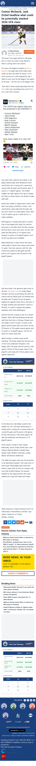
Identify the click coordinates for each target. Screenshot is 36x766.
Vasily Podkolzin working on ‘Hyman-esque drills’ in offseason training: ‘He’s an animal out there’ (18, 609)
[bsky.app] (14, 522)
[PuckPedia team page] (31, 522)
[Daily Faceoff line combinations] (26, 522)
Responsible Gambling (28, 735)
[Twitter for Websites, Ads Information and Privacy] (31, 162)
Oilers (4, 89)
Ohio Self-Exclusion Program (11, 747)
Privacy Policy (6, 735)
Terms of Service (16, 735)
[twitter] (10, 522)
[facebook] (5, 522)
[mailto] (18, 522)
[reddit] (22, 522)
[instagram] (28, 700)
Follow (21, 103)
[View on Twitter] (32, 102)
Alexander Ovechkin (15, 291)
